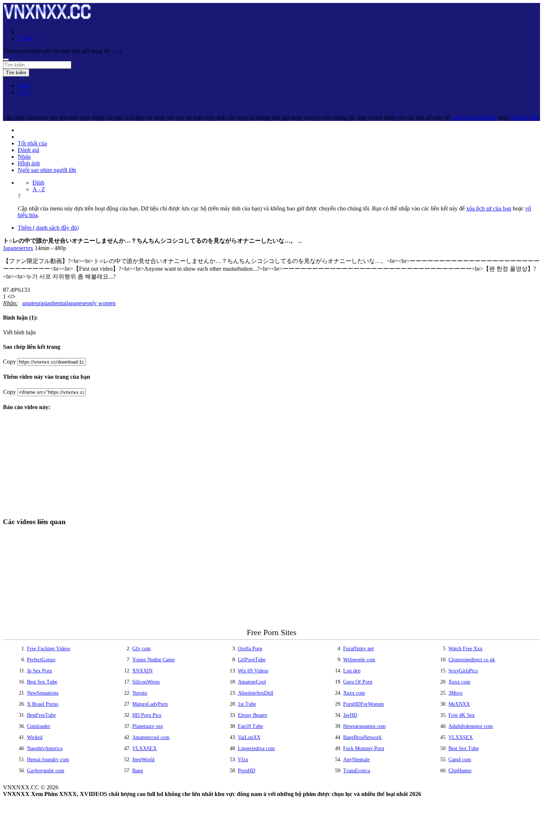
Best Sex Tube (42, 682)
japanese (76, 303)
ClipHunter (460, 770)
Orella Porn (250, 648)
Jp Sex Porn (39, 671)
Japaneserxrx (18, 248)
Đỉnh (24, 85)
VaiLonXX (249, 737)
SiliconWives (146, 682)
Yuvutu (139, 693)
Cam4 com (459, 759)
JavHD (350, 715)
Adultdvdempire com (470, 726)
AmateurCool (252, 682)
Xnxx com (459, 682)
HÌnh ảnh (29, 163)
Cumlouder (38, 726)
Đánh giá (28, 150)
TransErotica (356, 770)
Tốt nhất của (32, 143)
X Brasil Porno (42, 704)
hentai (59, 303)
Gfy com (141, 648)
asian (46, 303)
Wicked (34, 737)
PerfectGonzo (41, 659)
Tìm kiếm (16, 72)
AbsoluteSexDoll (255, 693)
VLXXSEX (460, 737)
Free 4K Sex (461, 715)
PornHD (246, 770)
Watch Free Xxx (465, 648)
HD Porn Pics (146, 715)
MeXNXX (459, 704)
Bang (137, 770)
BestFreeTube (41, 715)
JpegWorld (143, 759)
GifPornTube (252, 659)
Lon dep (352, 671)
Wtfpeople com (359, 659)
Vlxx (243, 759)
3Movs (455, 693)
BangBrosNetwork (362, 737)
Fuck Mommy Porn (363, 748)
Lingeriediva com (256, 748)
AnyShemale (356, 759)
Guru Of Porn (357, 682)
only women (101, 303)
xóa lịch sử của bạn (473, 117)
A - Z (24, 92)
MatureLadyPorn (150, 704)
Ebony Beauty (252, 715)
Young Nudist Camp (153, 659)
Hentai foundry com (48, 759)
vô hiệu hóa (524, 117)
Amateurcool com (151, 737)
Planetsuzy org (147, 726)
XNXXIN (142, 671)
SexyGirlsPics (463, 671)
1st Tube (247, 704)
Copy (9, 361)
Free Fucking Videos (48, 648)
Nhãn (24, 157)
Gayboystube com (45, 770)
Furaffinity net (358, 648)
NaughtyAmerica (44, 748)
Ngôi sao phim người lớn (47, 170)
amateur (31, 303)
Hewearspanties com (364, 726)
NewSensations (42, 693)
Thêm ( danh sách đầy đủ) (48, 228)
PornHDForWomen (363, 704)
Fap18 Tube (250, 726)
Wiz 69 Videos (253, 671)
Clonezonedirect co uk (471, 659)
